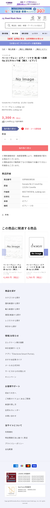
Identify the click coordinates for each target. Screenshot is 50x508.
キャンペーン (10, 377)
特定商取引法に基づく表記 (16, 437)
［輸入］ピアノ (41, 49)
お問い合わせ (10, 416)
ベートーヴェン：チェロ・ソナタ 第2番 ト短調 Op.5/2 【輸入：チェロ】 (12, 267)
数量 (4, 134)
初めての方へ (10, 393)
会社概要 (9, 449)
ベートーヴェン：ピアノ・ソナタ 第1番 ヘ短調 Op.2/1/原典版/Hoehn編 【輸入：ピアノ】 (35, 267)
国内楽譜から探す (12, 303)
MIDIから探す (11, 326)
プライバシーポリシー (14, 443)
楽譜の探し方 (10, 404)
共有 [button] (7, 214)
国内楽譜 (5, 33)
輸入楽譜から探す (12, 309)
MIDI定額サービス (12, 348)
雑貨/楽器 (25, 33)
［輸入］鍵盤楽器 (25, 49)
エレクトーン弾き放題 (14, 342)
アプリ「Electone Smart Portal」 (20, 354)
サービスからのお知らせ (15, 371)
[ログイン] (32, 17)
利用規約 (9, 432)
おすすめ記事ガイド (13, 359)
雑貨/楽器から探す (13, 314)
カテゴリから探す (12, 297)
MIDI (44, 33)
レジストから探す (12, 320)
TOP (3, 49)
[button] (45, 17)
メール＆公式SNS (12, 365)
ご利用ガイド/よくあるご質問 (17, 398)
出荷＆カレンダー (12, 410)
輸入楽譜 (15, 33)
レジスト (35, 33)
